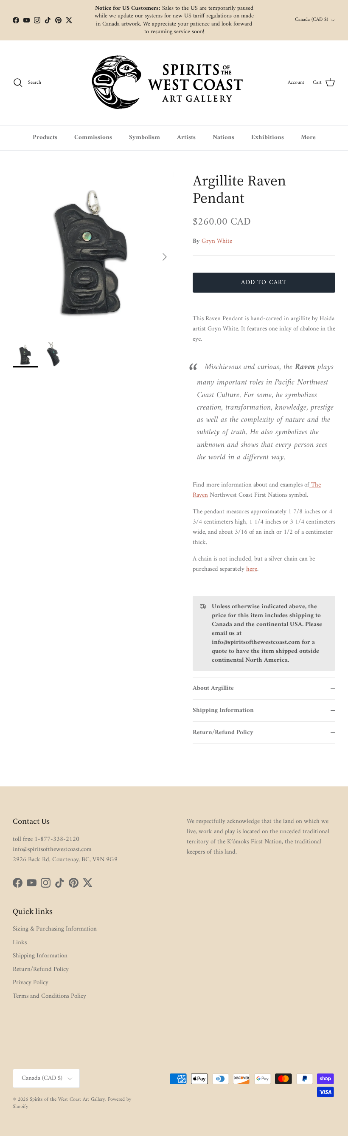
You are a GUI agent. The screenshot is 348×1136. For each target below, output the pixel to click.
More (308, 137)
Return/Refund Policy (223, 732)
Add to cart (263, 282)
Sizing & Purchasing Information (55, 929)
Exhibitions (267, 137)
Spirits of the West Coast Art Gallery (67, 1099)
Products (45, 137)
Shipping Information (223, 710)
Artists (186, 137)
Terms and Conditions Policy (49, 996)
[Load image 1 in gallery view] (93, 252)
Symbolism (144, 137)
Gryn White (217, 241)
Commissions (93, 137)
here (251, 569)
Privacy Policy (30, 982)
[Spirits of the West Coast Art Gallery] (174, 83)
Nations (223, 137)
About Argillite (213, 688)
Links (20, 942)
